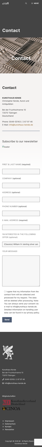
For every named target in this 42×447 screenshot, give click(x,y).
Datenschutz (10, 424)
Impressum (9, 421)
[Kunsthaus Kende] (5, 3)
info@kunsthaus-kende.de (21, 125)
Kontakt (8, 426)
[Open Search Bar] (26, 3)
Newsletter (9, 429)
